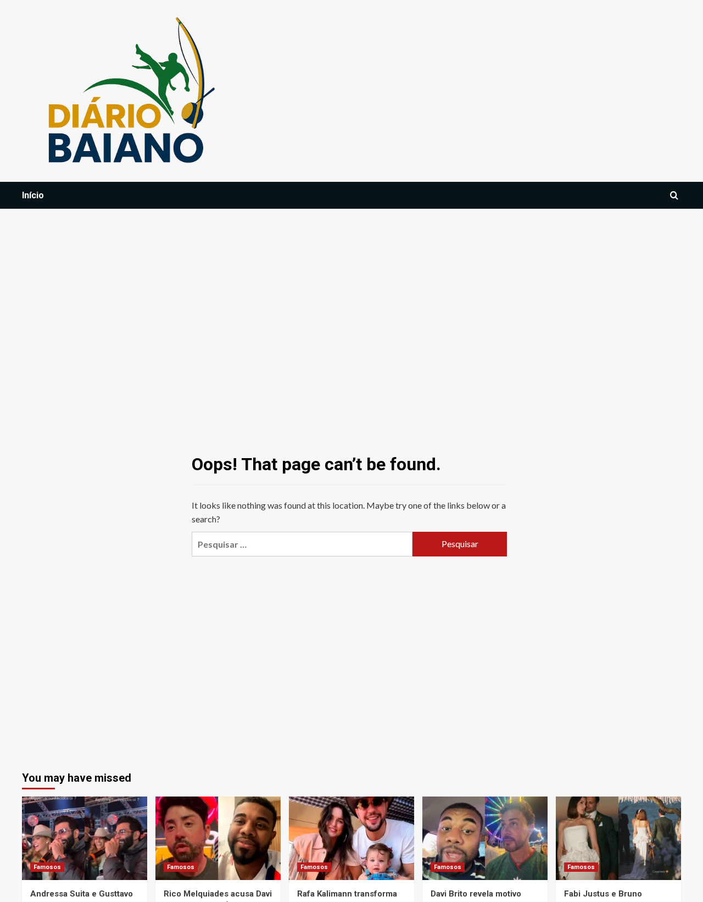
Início (33, 195)
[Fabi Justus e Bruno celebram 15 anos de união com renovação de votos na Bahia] (618, 838)
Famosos (47, 867)
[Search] (674, 195)
